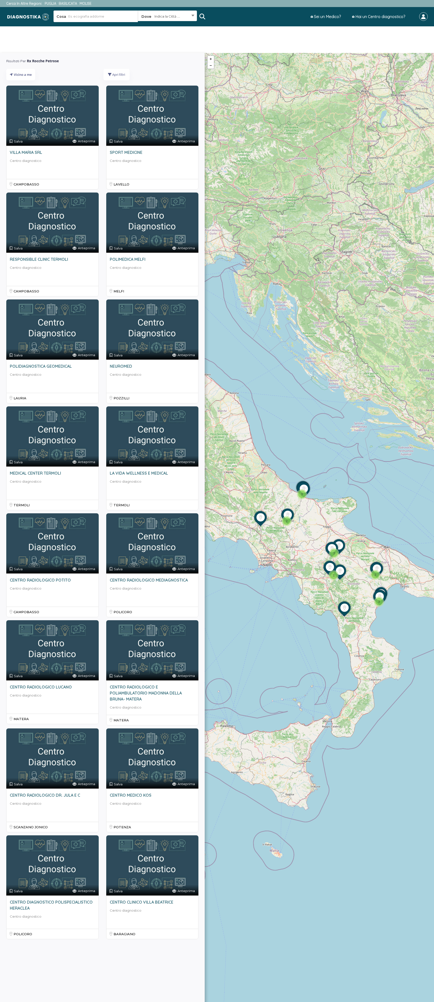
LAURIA (20, 398)
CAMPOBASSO (26, 184)
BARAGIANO (124, 934)
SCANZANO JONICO (31, 827)
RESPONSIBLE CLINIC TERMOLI (39, 259)
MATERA (21, 719)
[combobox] (167, 16)
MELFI (119, 291)
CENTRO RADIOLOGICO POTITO (40, 580)
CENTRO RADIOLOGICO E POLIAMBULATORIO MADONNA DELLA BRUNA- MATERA (146, 693)
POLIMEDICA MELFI (127, 259)
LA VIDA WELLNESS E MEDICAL (139, 473)
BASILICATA (68, 3)
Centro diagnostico (25, 161)
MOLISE (86, 3)
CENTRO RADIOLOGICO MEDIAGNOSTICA (149, 580)
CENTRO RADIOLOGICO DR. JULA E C (45, 795)
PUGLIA (50, 3)
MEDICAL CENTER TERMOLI (35, 473)
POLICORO (123, 612)
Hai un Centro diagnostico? (379, 16)
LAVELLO (121, 184)
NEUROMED (121, 366)
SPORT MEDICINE (126, 152)
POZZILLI (121, 398)
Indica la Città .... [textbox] (167, 16)
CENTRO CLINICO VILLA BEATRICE (141, 902)
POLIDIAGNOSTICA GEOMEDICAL (41, 366)
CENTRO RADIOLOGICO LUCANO (41, 687)
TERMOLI (22, 505)
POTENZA (122, 827)
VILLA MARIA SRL (26, 152)
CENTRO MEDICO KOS (130, 795)
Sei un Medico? (327, 16)
